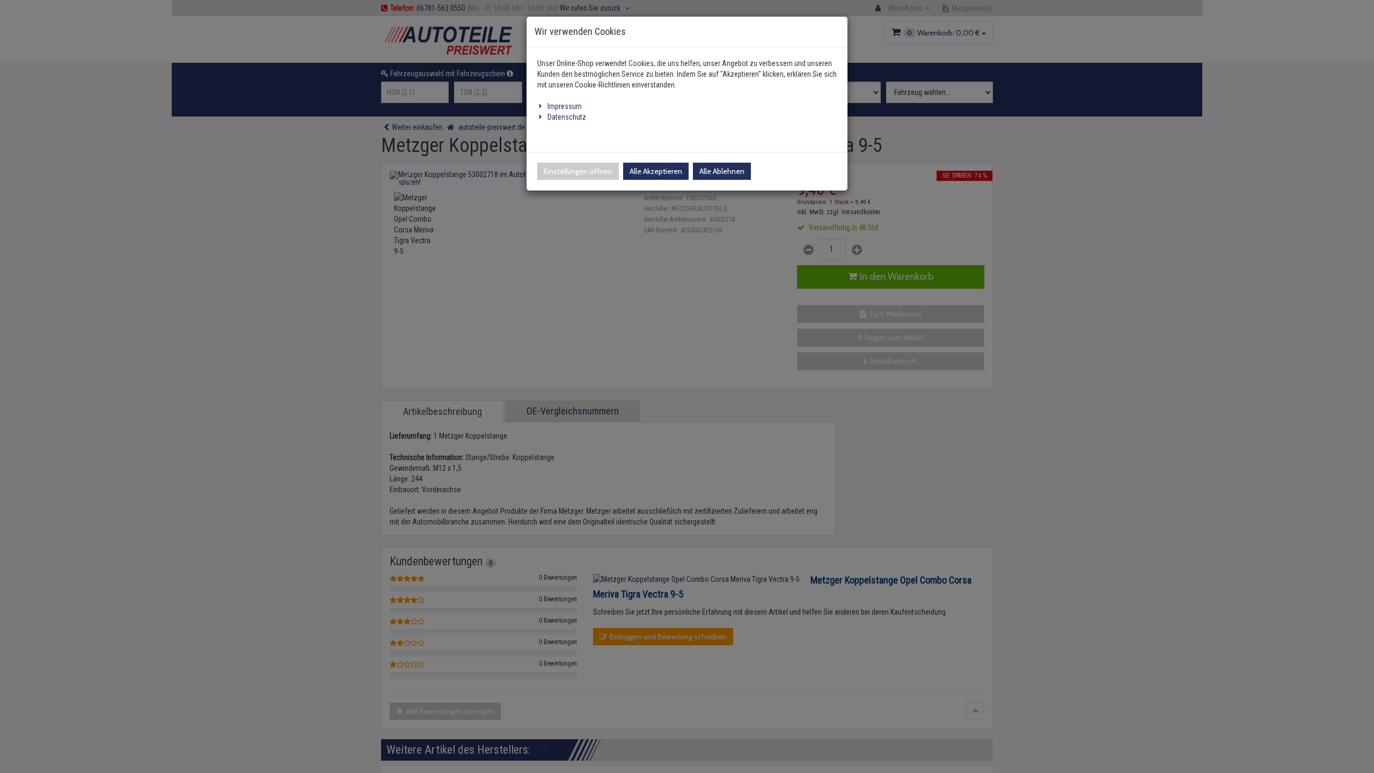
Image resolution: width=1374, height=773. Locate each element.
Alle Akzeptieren (656, 171)
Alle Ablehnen (721, 171)
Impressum (564, 106)
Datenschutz (566, 117)
